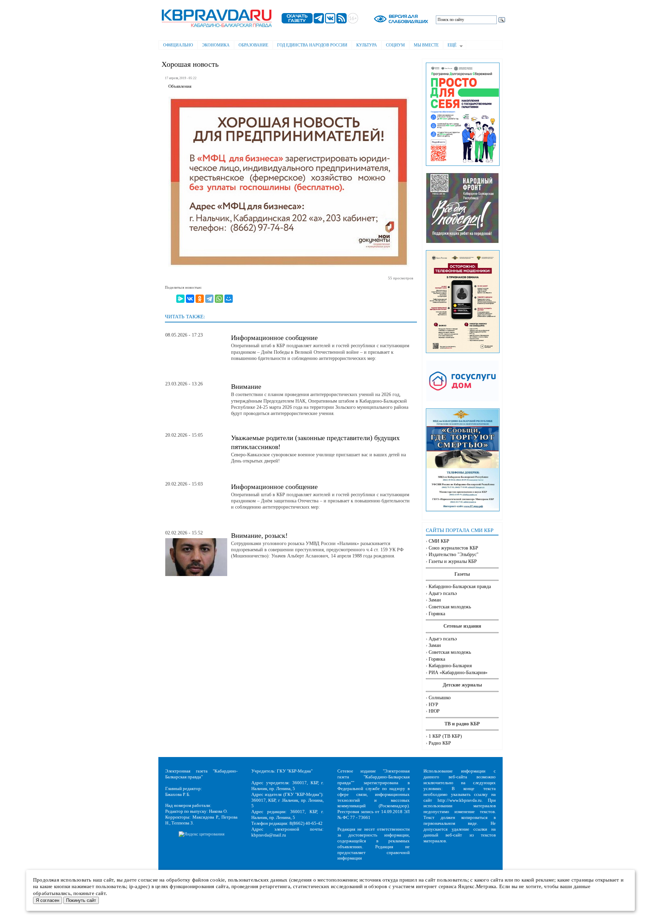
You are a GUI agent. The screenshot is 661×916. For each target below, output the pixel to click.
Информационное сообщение (274, 337)
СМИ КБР (439, 541)
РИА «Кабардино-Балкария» (458, 672)
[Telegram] (209, 299)
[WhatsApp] (219, 299)
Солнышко (440, 697)
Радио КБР (440, 743)
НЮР (434, 711)
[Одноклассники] (200, 299)
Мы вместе (426, 45)
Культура (366, 45)
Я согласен (47, 900)
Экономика (216, 45)
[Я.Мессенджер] (180, 299)
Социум (395, 45)
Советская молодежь (450, 606)
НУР (433, 704)
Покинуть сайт (81, 900)
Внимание (246, 386)
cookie (217, 880)
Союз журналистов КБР (453, 548)
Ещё (450, 46)
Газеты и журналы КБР (453, 561)
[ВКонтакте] (190, 299)
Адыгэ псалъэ (443, 593)
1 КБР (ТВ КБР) (445, 736)
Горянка (437, 613)
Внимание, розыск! (259, 535)
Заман (435, 600)
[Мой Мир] (228, 299)
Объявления (179, 86)
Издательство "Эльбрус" (454, 554)
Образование (253, 45)
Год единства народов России (312, 45)
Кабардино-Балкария (450, 665)
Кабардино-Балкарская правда (460, 586)
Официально (178, 45)
